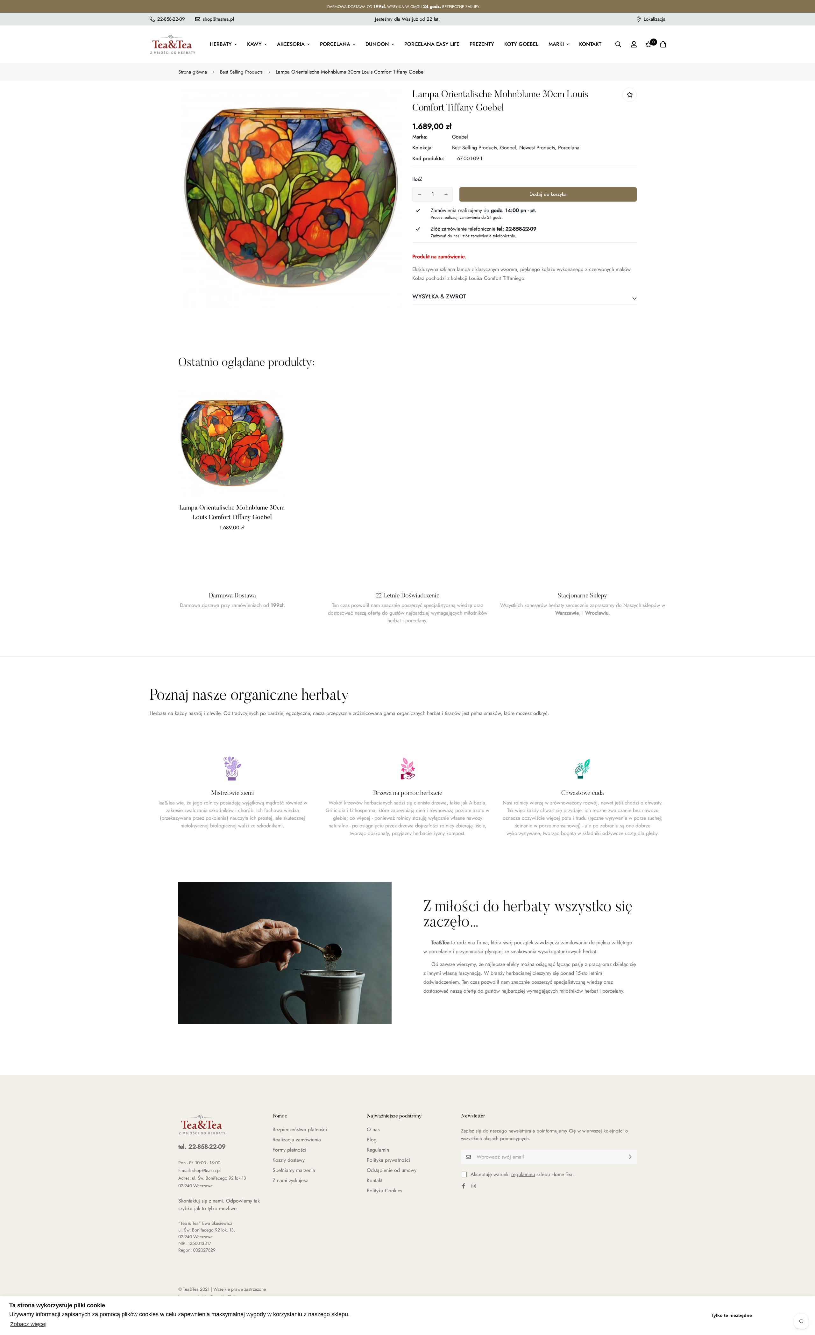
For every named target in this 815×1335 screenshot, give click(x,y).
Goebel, (509, 147)
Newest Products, (537, 147)
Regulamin (378, 1149)
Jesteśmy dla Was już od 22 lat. (407, 19)
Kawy (254, 44)
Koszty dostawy (289, 1160)
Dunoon (377, 44)
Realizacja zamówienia (297, 1139)
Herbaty (221, 44)
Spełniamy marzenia (294, 1170)
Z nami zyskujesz (290, 1180)
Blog (372, 1139)
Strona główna (192, 71)
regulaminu (523, 1174)
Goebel (460, 136)
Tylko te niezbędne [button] (731, 1315)
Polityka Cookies (384, 1190)
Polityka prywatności (388, 1160)
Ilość (417, 179)
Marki (556, 44)
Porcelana (335, 44)
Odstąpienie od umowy (391, 1170)
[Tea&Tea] (173, 44)
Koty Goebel (521, 44)
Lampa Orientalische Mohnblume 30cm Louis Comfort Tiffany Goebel (232, 513)
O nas (373, 1129)
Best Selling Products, (475, 147)
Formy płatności (289, 1149)
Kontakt (590, 44)
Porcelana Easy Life (431, 44)
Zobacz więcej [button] (28, 1324)
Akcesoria (291, 44)
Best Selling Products (241, 71)
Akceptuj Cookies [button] (782, 1315)
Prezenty (482, 44)
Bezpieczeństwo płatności (300, 1129)
